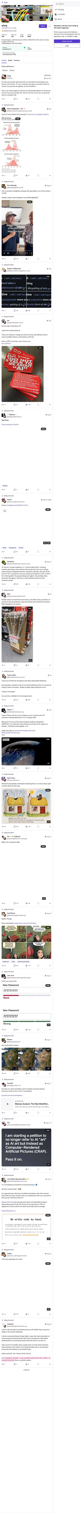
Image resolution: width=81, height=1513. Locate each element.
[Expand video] (26, 253)
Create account (67, 41)
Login (67, 46)
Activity (4, 60)
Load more (26, 1370)
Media (10, 60)
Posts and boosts (7, 66)
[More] (50, 99)
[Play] (4, 253)
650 (3, 36)
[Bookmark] (38, 99)
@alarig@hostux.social (8, 28)
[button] (17, 228)
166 (12, 36)
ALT (24, 289)
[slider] (17, 250)
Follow (43, 26)
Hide (17, 119)
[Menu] (49, 26)
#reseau (12, 70)
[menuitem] (17, 228)
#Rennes (5, 70)
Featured (16, 60)
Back (6, 2)
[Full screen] (30, 253)
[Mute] (8, 253)
